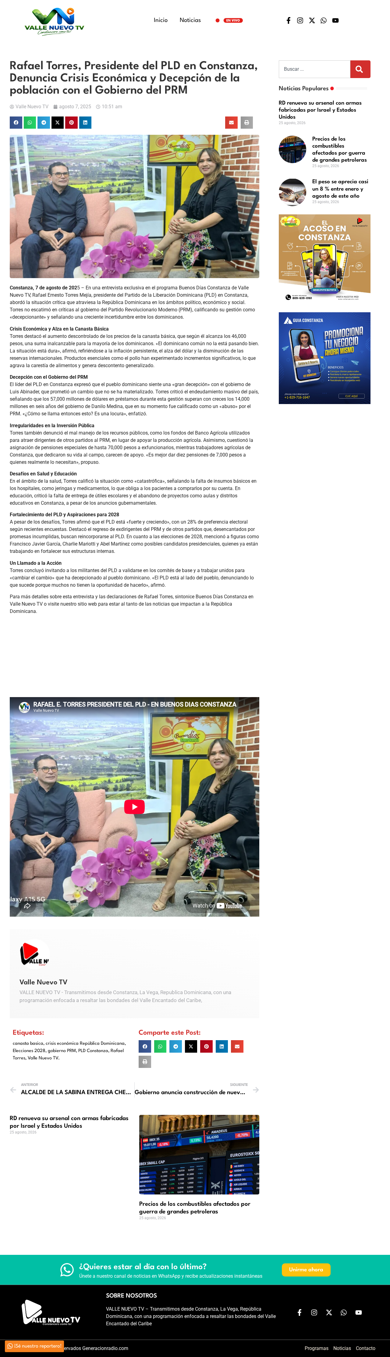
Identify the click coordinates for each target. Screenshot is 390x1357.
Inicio (161, 20)
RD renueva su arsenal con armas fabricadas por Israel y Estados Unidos (320, 110)
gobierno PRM (62, 1051)
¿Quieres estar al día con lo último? (143, 1267)
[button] (16, 122)
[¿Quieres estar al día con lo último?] (67, 1269)
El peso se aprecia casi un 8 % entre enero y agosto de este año (340, 189)
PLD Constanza (93, 1051)
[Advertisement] (324, 448)
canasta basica (28, 1043)
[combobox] (314, 69)
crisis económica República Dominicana (85, 1043)
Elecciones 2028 (29, 1051)
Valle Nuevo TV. (44, 1058)
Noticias (190, 20)
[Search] (360, 69)
